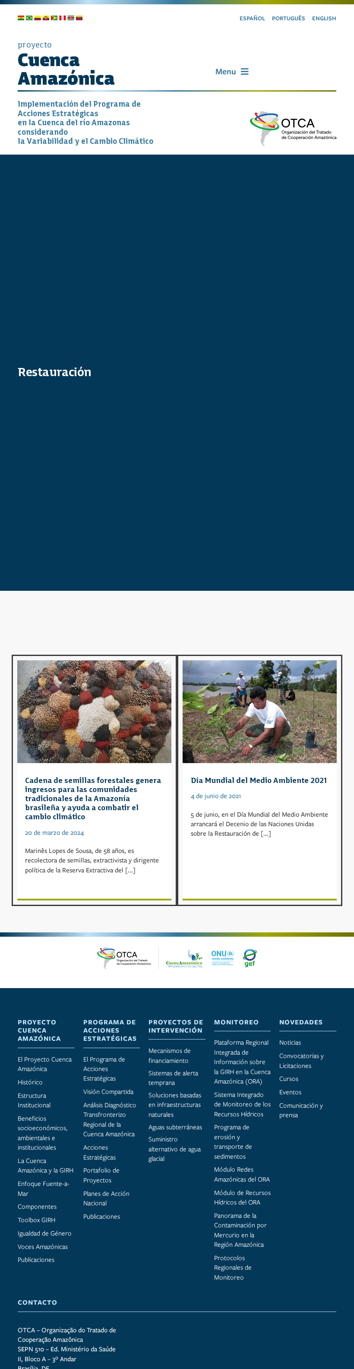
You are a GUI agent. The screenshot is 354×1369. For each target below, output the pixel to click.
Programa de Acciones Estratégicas (110, 1030)
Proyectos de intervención (176, 1026)
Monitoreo (236, 1022)
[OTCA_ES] (293, 114)
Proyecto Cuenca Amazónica (39, 1030)
